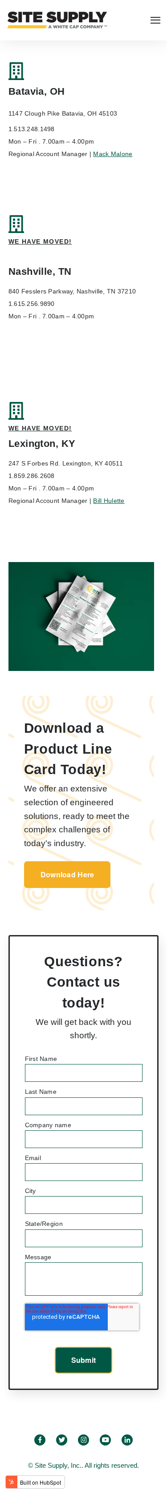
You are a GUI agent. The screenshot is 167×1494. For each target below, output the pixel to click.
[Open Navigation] (155, 20)
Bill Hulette (108, 500)
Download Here (67, 874)
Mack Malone (112, 153)
